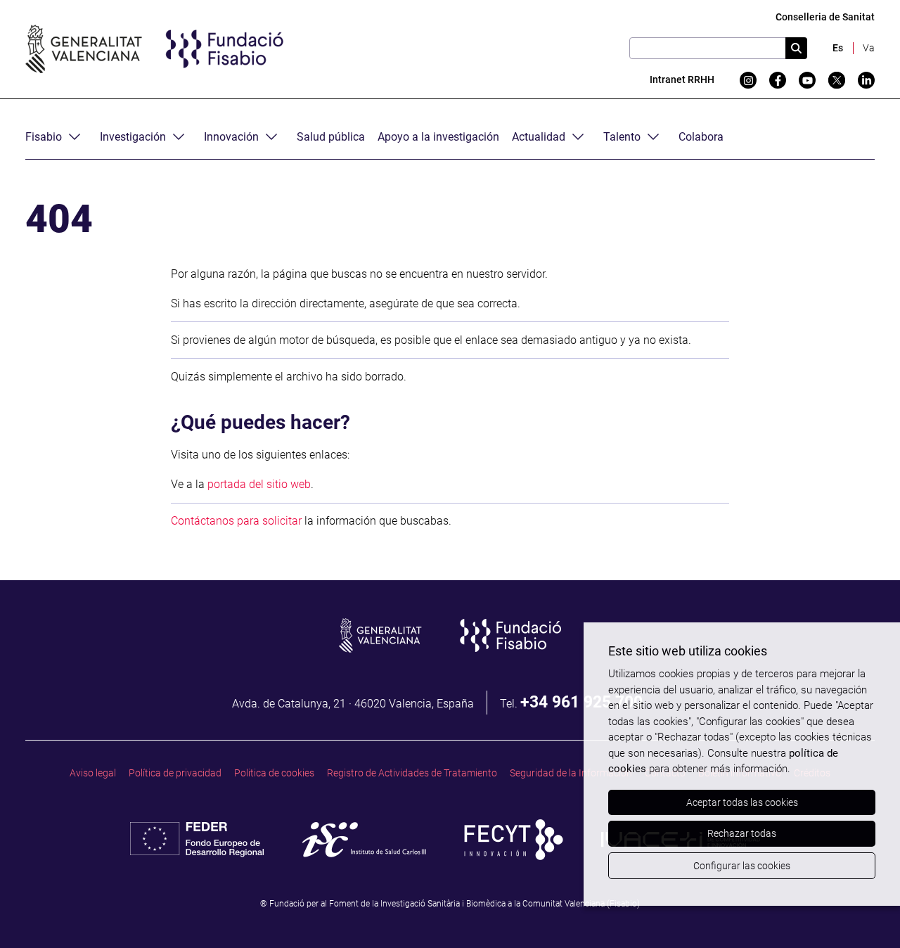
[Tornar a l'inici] (862, 910)
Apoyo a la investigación (438, 136)
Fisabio (43, 136)
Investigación (133, 136)
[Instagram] (748, 80)
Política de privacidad (175, 773)
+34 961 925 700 (581, 702)
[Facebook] (777, 80)
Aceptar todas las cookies (742, 802)
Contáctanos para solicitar (236, 520)
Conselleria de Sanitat (825, 17)
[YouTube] (807, 80)
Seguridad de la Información (571, 773)
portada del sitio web (259, 484)
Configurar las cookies (741, 865)
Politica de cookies (274, 773)
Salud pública (331, 136)
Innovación (231, 136)
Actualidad (538, 136)
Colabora (701, 136)
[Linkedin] (866, 80)
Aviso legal (93, 773)
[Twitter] (836, 80)
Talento (622, 136)
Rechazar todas (741, 833)
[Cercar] (796, 48)
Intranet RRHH (682, 80)
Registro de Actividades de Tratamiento (412, 773)
